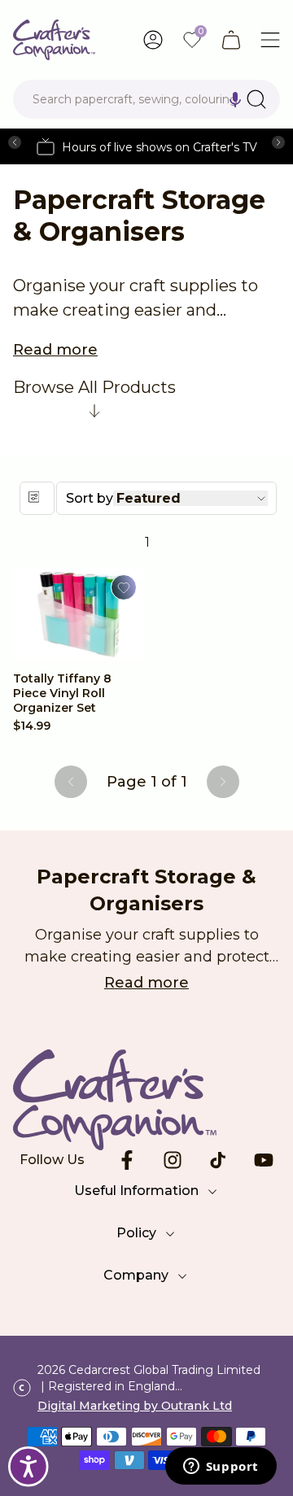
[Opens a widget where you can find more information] (220, 1467)
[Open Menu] (270, 40)
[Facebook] (127, 1160)
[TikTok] (218, 1160)
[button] (235, 99)
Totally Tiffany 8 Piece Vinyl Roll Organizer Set (62, 693)
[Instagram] (172, 1160)
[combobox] (146, 99)
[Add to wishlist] (124, 587)
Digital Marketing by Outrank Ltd (134, 1405)
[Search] (256, 99)
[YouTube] (263, 1160)
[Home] (54, 40)
